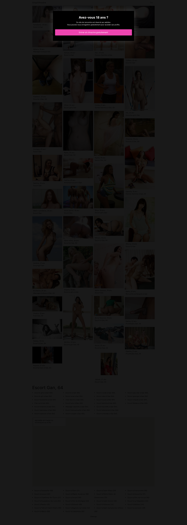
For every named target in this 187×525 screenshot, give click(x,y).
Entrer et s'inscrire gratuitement (93, 32)
